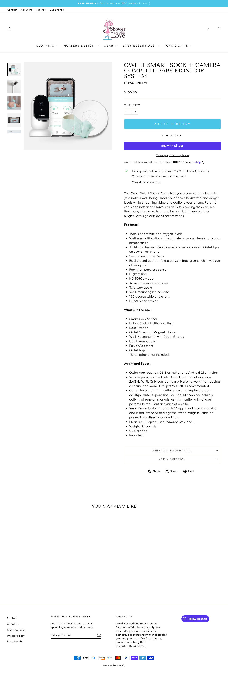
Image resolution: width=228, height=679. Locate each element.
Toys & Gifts (177, 45)
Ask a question (172, 459)
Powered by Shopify (114, 665)
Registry (41, 9)
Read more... (137, 646)
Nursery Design (80, 45)
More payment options (172, 155)
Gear (109, 45)
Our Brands (57, 9)
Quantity (132, 105)
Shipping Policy (16, 629)
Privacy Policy (16, 635)
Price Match (14, 641)
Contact (12, 9)
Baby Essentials (139, 45)
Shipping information (172, 450)
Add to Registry (172, 124)
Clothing (46, 45)
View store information (146, 182)
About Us (26, 9)
